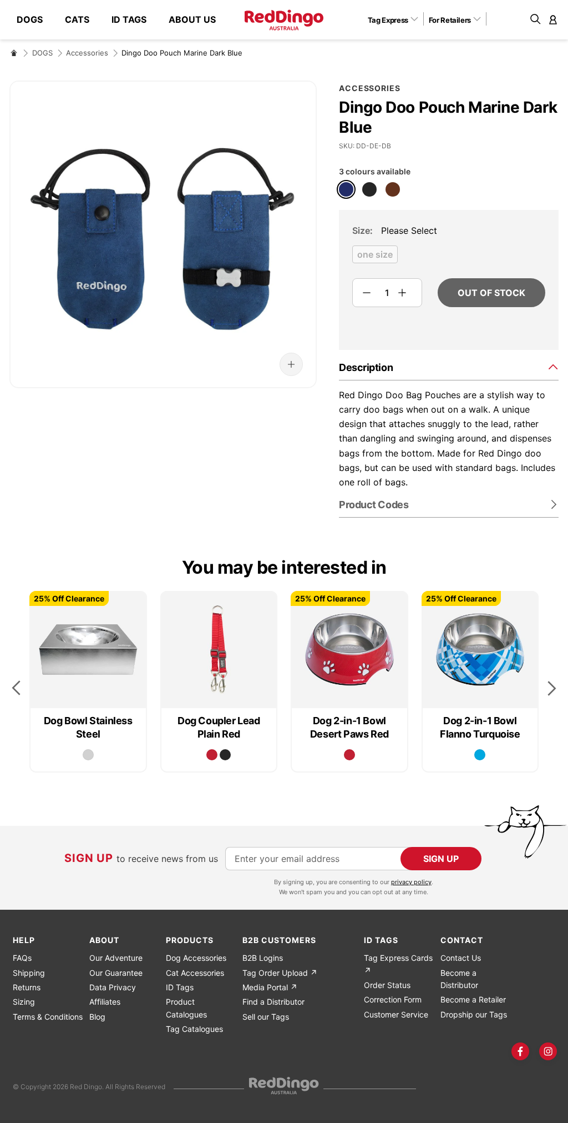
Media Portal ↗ (269, 987)
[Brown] (393, 189)
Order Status (387, 985)
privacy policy (411, 882)
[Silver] (88, 754)
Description (366, 367)
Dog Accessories (196, 957)
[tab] (449, 366)
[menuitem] (35, 19)
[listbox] (448, 257)
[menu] (122, 19)
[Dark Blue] (346, 189)
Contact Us (460, 957)
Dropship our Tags (473, 1014)
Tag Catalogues (194, 1029)
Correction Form (393, 999)
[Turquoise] (479, 754)
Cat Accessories (195, 972)
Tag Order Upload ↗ (279, 972)
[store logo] (284, 20)
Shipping (29, 972)
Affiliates (104, 1001)
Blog (97, 1016)
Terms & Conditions (48, 1016)
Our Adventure (116, 957)
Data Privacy (112, 987)
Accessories (87, 52)
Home (13, 53)
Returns (26, 987)
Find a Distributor (273, 1001)
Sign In (553, 19)
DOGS (42, 52)
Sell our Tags (265, 1016)
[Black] (369, 189)
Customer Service (396, 1014)
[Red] (211, 754)
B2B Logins (262, 957)
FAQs (22, 957)
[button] (397, 19)
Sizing (24, 1001)
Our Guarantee (116, 972)
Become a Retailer (473, 999)
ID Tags (180, 987)
